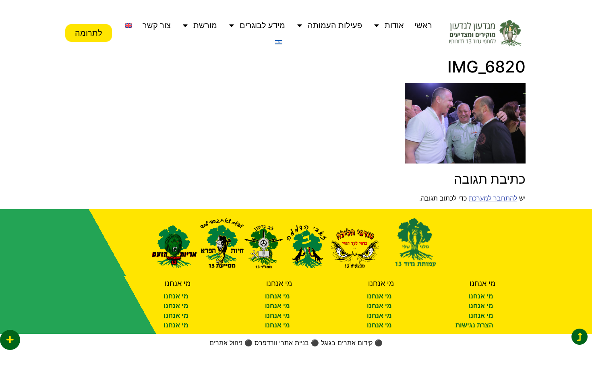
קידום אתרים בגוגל (347, 343)
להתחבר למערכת (493, 198)
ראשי (423, 25)
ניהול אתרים (225, 343)
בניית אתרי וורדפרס (282, 343)
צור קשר (157, 25)
